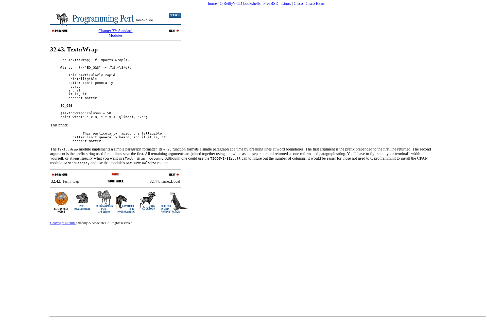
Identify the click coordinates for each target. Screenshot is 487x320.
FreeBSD (271, 3)
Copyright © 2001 (63, 223)
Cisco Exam (315, 3)
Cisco (298, 3)
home (212, 3)
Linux (286, 3)
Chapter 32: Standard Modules (115, 33)
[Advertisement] (23, 158)
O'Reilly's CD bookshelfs (240, 3)
